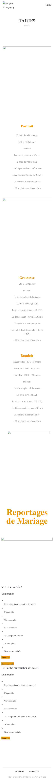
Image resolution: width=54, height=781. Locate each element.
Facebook (19, 772)
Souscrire (5, 657)
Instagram (34, 772)
